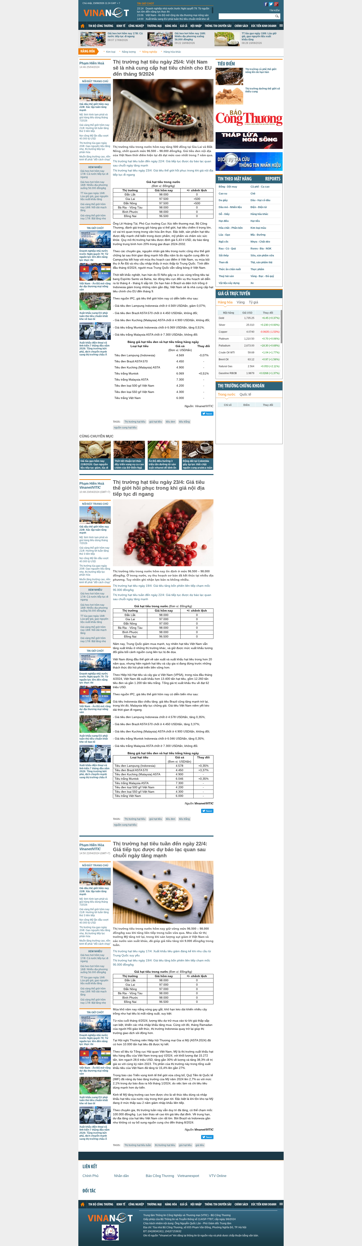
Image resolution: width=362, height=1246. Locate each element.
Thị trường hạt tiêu (134, 421)
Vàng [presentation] (241, 302)
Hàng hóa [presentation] (225, 302)
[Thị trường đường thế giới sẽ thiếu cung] (229, 103)
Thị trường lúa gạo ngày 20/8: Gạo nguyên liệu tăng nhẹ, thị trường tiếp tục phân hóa (94, 147)
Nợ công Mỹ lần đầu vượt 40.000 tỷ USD (93, 137)
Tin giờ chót (145, 3)
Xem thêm (281, 25)
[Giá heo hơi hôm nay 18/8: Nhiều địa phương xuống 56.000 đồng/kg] (160, 45)
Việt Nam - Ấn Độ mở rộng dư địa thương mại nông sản (173, 15)
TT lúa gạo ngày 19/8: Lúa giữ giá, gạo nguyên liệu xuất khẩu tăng (259, 36)
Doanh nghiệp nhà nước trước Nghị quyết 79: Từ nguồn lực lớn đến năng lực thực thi (173, 10)
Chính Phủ (90, 1176)
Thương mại (154, 26)
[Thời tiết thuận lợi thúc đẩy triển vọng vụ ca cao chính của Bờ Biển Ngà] (129, 457)
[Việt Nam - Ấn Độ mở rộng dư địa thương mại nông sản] (95, 279)
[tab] (225, 301)
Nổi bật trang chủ (95, 81)
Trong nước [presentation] (226, 394)
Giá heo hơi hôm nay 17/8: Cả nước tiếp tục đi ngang (125, 35)
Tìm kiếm (274, 10)
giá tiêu (200, 1145)
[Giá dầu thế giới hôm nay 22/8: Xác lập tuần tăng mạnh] (95, 100)
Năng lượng (129, 51)
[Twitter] (271, 5)
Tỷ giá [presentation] (253, 302)
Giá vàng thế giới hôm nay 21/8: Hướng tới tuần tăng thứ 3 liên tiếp (94, 128)
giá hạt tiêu (155, 421)
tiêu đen (170, 421)
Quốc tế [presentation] (245, 394)
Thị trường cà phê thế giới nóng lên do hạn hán (260, 71)
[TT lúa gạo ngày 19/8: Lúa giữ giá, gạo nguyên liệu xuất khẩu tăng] (227, 45)
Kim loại (110, 51)
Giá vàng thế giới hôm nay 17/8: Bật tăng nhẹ (93, 217)
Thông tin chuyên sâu (218, 26)
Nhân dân (121, 1176)
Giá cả (183, 26)
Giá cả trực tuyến (234, 293)
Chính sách (241, 26)
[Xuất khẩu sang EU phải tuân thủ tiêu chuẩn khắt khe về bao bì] (95, 309)
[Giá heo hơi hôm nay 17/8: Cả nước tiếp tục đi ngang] (93, 45)
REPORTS (272, 179)
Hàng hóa (171, 26)
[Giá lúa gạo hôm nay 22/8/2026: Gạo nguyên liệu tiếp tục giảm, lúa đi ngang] (95, 457)
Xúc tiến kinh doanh (263, 26)
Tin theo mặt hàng (235, 179)
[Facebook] (266, 5)
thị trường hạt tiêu (165, 1145)
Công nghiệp (136, 26)
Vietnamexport (188, 1176)
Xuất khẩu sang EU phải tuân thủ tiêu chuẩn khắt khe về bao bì (173, 20)
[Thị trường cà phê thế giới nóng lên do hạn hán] (229, 84)
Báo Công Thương (160, 1176)
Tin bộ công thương (100, 26)
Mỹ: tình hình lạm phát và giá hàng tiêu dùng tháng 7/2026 (93, 117)
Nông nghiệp (149, 51)
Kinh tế (120, 26)
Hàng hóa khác (172, 51)
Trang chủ (82, 26)
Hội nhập (196, 26)
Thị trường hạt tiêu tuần (137, 1145)
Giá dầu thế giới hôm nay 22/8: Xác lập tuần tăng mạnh (94, 107)
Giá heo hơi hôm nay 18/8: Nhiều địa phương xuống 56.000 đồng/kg (190, 36)
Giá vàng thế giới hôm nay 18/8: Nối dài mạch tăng (93, 207)
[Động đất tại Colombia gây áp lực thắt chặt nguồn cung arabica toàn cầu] (197, 457)
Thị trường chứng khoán (241, 386)
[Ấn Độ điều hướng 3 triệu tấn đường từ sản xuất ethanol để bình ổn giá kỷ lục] (163, 457)
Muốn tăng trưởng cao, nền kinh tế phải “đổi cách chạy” (95, 158)
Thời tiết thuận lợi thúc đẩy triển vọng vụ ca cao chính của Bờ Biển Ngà (129, 464)
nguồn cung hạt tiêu (125, 427)
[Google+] (276, 5)
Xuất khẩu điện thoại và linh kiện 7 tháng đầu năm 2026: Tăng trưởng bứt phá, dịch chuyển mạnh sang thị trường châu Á (94, 348)
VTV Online (217, 1176)
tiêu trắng (184, 421)
